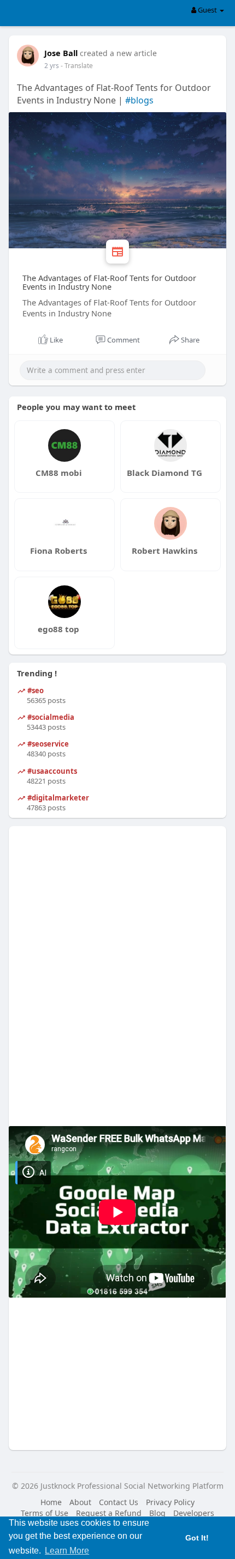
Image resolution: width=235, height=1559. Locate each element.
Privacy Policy (170, 1502)
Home (51, 1502)
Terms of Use (44, 1513)
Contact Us (118, 1502)
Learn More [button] (67, 1550)
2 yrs (51, 65)
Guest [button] (207, 10)
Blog (157, 1513)
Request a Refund (109, 1513)
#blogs (139, 100)
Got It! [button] (197, 1537)
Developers (193, 1513)
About (80, 1502)
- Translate (77, 65)
